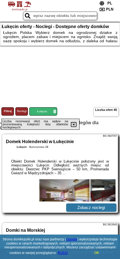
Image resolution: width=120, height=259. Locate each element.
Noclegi (22, 111)
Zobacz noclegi (91, 207)
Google (71, 239)
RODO (63, 253)
